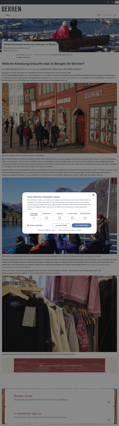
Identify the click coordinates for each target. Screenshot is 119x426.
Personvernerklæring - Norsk (46, 230)
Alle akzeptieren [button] (81, 225)
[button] (34, 225)
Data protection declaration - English (70, 230)
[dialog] (59, 213)
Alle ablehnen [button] (61, 225)
